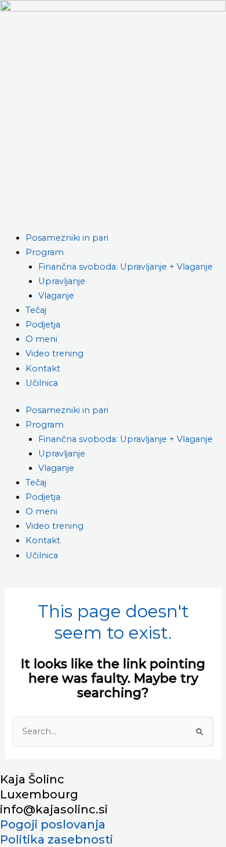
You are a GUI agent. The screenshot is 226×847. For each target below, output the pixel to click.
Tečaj (35, 310)
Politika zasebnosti (56, 839)
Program (44, 252)
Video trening (54, 353)
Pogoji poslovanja (52, 824)
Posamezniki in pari (66, 238)
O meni (41, 339)
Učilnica (41, 383)
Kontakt (42, 368)
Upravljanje (61, 281)
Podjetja (42, 324)
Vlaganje (56, 295)
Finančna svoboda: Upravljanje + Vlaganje (125, 267)
